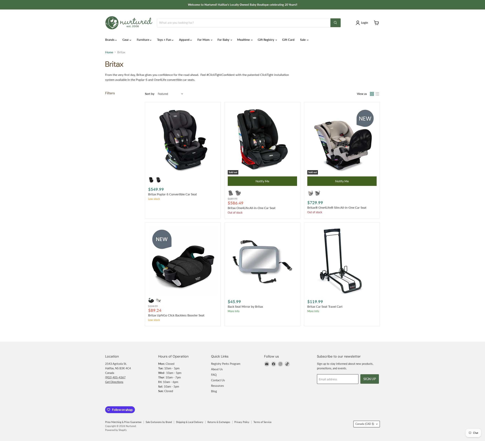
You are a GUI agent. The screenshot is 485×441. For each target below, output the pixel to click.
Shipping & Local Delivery (189, 422)
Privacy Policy (241, 422)
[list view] (377, 94)
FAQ (214, 374)
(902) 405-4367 (115, 377)
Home (109, 52)
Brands (110, 39)
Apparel (184, 39)
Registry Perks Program (225, 363)
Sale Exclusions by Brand (159, 422)
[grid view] (372, 94)
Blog (214, 391)
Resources (217, 385)
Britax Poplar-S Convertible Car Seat (172, 194)
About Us (217, 369)
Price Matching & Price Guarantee (123, 422)
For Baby (223, 39)
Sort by (149, 93)
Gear (126, 39)
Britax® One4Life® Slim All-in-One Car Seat (336, 207)
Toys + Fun (164, 39)
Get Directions (114, 382)
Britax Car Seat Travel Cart (325, 306)
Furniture (143, 39)
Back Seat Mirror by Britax (245, 306)
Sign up (369, 379)
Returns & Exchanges (218, 422)
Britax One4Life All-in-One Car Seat (251, 208)
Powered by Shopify (116, 430)
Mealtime (243, 39)
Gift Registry (266, 39)
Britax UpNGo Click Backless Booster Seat (176, 315)
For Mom (203, 39)
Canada (364, 423)
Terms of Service (262, 422)
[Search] (335, 22)
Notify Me (262, 181)
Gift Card (288, 39)
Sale (303, 39)
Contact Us (218, 380)
